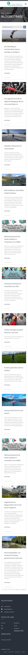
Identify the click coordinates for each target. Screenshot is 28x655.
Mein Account (11, 651)
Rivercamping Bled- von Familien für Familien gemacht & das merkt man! (13, 555)
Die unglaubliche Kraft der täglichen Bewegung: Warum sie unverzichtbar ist (13, 101)
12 (21, 589)
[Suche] (24, 27)
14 (25, 589)
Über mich (3, 623)
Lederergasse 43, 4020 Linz (9, 612)
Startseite (5, 651)
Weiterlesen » (7, 73)
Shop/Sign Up (16, 623)
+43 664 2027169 (7, 606)
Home (2, 13)
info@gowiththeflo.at (8, 609)
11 (18, 589)
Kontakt (23, 651)
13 (23, 589)
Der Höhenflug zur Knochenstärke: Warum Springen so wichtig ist (12, 49)
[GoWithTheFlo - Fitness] (14, 4)
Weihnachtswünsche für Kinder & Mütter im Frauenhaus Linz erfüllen (12, 239)
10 (16, 589)
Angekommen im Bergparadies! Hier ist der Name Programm (12, 505)
